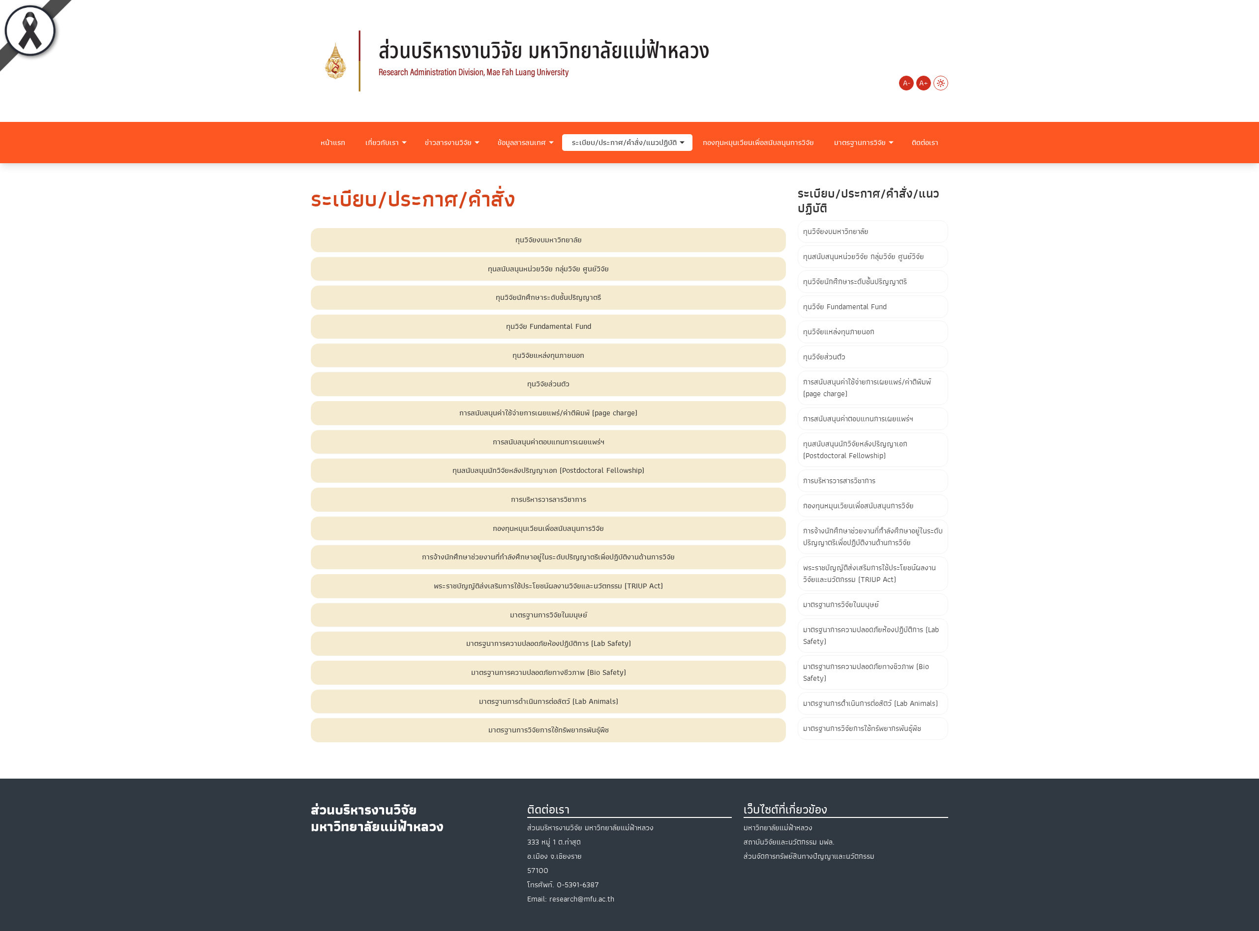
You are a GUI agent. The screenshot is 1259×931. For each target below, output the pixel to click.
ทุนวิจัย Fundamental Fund (845, 307)
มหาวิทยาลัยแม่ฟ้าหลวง (778, 828)
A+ (923, 83)
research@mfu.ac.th (581, 899)
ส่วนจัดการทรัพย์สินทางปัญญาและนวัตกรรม (809, 856)
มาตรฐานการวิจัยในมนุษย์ (841, 605)
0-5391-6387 (578, 885)
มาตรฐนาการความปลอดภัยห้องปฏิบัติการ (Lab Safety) (871, 635)
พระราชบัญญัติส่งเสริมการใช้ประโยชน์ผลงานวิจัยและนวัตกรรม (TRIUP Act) (869, 573)
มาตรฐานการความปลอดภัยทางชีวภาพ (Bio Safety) (866, 672)
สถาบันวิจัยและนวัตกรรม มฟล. (789, 842)
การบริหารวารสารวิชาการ (839, 481)
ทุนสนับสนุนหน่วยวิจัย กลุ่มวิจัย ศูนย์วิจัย (863, 256)
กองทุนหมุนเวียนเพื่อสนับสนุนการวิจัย (758, 142)
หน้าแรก (333, 142)
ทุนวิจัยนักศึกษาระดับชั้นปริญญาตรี (855, 282)
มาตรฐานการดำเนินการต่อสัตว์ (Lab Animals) (870, 703)
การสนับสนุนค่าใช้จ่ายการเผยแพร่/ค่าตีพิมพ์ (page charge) (867, 388)
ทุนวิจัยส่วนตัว (824, 357)
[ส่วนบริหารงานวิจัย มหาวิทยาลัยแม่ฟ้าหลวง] (521, 60)
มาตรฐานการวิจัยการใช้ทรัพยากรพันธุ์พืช (862, 728)
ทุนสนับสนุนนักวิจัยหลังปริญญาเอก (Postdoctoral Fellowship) (855, 450)
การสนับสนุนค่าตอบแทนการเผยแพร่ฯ (858, 419)
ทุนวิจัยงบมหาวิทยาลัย (836, 231)
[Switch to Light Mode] (940, 83)
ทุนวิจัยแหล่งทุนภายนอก (838, 332)
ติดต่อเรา (925, 142)
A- (906, 83)
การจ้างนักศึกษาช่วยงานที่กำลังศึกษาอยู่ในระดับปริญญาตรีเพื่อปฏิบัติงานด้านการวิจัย (873, 537)
